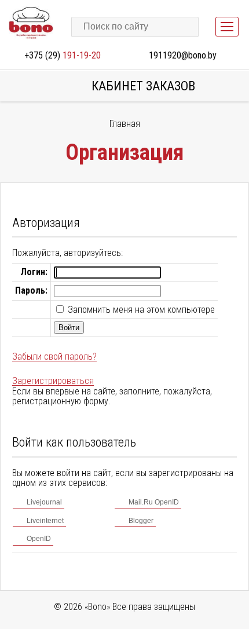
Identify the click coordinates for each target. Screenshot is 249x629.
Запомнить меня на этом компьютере (140, 309)
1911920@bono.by (183, 55)
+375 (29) (62, 55)
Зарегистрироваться (53, 380)
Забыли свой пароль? (54, 356)
